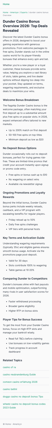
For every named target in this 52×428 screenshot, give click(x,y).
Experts (24, 12)
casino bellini (10, 389)
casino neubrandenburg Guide (19, 374)
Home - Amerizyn (11, 12)
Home (6, 4)
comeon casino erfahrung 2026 (20, 381)
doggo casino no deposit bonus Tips (23, 396)
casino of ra (9, 367)
